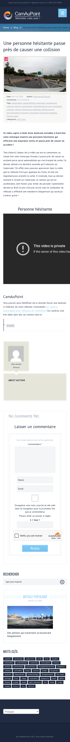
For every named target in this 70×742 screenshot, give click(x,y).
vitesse (7, 686)
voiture (15, 686)
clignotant (57, 106)
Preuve (10, 116)
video (16, 116)
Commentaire (35, 444)
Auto (46, 659)
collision (10, 109)
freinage (25, 113)
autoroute (40, 103)
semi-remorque (34, 682)
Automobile (17, 103)
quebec (15, 682)
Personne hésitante (48, 113)
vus (23, 686)
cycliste (35, 670)
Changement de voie (42, 106)
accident (8, 659)
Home (6, 27)
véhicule (31, 686)
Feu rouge (60, 674)
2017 (19, 119)
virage (59, 682)
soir (45, 682)
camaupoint (51, 103)
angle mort (30, 659)
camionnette (18, 667)
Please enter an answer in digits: (35, 515)
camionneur (27, 106)
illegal (24, 678)
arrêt (39, 659)
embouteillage (33, 674)
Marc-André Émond (42, 96)
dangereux (27, 109)
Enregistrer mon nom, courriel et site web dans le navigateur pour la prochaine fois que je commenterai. (35, 508)
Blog (16, 27)
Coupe (27, 670)
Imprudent (34, 113)
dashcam (36, 109)
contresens (18, 670)
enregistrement (13, 113)
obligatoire (45, 678)
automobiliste (29, 103)
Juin (24, 119)
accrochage (18, 659)
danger (18, 109)
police (62, 678)
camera (10, 106)
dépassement (48, 109)
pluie (54, 678)
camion (17, 106)
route (24, 682)
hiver (16, 678)
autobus (55, 659)
